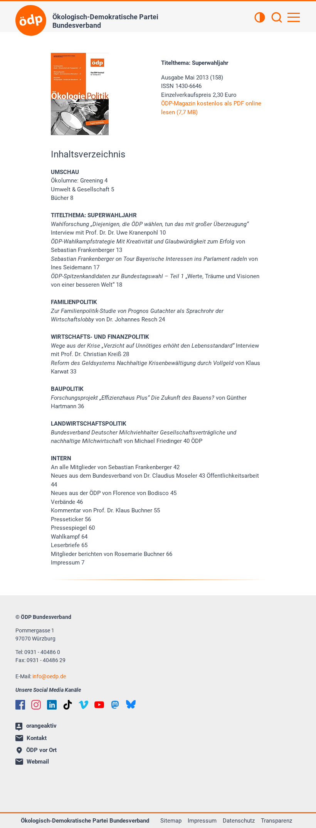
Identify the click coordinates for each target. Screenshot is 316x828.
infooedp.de (49, 676)
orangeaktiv (41, 725)
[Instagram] (36, 705)
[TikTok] (67, 705)
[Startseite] (30, 20)
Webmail (38, 761)
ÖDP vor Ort (41, 750)
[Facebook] (20, 705)
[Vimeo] (83, 705)
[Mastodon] (115, 705)
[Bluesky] (131, 704)
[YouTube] (99, 705)
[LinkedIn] (52, 705)
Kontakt (37, 738)
